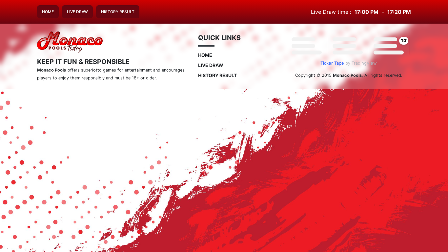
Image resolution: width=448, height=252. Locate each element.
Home (48, 11)
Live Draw (77, 11)
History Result (117, 11)
